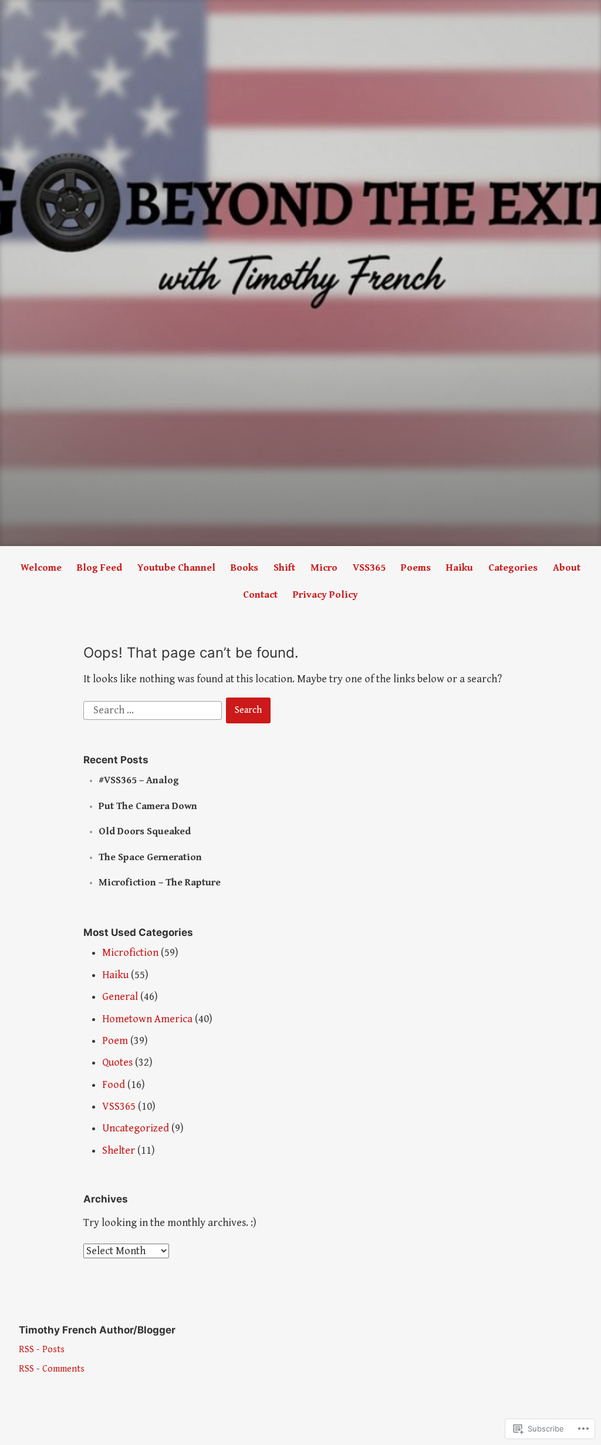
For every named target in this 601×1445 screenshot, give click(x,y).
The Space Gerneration (150, 857)
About (566, 568)
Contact (260, 595)
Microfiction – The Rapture (160, 882)
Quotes (117, 1062)
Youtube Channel (176, 568)
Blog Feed (99, 568)
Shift (284, 568)
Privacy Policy (325, 595)
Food (113, 1085)
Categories (513, 568)
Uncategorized (135, 1128)
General (120, 997)
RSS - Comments (52, 1369)
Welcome (41, 568)
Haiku (459, 568)
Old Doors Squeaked (145, 831)
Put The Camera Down (148, 806)
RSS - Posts (42, 1349)
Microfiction (130, 953)
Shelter (118, 1150)
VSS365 (369, 568)
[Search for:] (153, 709)
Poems (416, 568)
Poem (115, 1041)
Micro (323, 568)
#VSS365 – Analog (139, 780)
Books (244, 568)
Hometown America (147, 1019)
